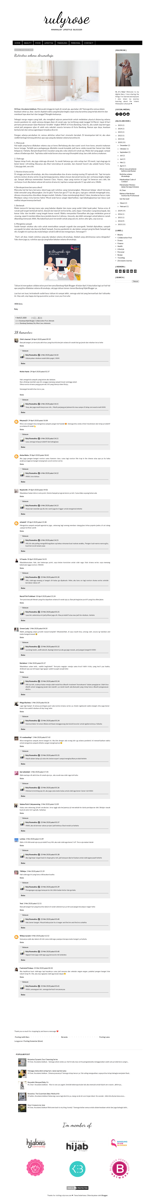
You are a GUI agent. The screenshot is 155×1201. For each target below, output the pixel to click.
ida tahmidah (25, 772)
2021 (120, 139)
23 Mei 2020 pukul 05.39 (50, 887)
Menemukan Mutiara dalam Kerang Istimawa (129, 186)
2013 (120, 224)
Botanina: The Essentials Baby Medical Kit (43, 1094)
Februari (123, 206)
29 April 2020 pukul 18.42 (39, 455)
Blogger (104, 1195)
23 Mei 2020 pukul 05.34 (50, 681)
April (122, 166)
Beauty (120, 235)
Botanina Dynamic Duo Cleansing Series (43, 1059)
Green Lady (24, 628)
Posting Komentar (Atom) (33, 1041)
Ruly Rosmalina (31, 355)
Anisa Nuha (24, 455)
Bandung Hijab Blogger (27, 321)
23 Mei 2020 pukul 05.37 (50, 822)
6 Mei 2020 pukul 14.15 (49, 540)
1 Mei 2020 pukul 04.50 (38, 628)
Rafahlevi (23, 663)
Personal (120, 252)
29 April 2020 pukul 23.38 (37, 522)
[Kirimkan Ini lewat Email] (32, 318)
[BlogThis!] (34, 318)
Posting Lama (104, 1037)
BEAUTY (27, 43)
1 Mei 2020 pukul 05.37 (37, 663)
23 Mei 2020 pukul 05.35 (50, 755)
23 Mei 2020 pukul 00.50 (43, 968)
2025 (120, 125)
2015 (120, 217)
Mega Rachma (25, 703)
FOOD (38, 43)
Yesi (21, 903)
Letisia (22, 839)
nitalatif (23, 522)
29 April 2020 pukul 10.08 (38, 420)
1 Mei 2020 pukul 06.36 (40, 703)
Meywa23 (24, 420)
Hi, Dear (123, 190)
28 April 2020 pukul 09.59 (41, 339)
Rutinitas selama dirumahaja (126, 175)
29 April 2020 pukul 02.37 (40, 371)
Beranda (64, 1037)
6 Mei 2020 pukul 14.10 (49, 355)
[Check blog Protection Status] (77, 1190)
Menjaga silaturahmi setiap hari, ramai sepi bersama (47, 1071)
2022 (120, 135)
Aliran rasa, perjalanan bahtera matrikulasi (128, 170)
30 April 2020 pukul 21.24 (45, 596)
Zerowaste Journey (124, 261)
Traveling (121, 258)
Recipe (120, 255)
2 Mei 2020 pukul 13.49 (35, 839)
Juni (121, 159)
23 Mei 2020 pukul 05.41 (50, 986)
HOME (17, 43)
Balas (22, 346)
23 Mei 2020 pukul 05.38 (50, 854)
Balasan (25, 351)
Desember (124, 145)
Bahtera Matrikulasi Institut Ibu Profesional (129, 194)
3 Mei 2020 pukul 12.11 (33, 903)
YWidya (23, 871)
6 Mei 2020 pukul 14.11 (49, 404)
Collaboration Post (41, 321)
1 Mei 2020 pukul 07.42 (41, 737)
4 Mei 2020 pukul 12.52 (40, 936)
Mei (121, 162)
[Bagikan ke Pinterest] (41, 318)
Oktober (123, 149)
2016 (120, 214)
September (124, 152)
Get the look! (124, 199)
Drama (120, 240)
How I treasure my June (36, 1105)
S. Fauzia (23, 559)
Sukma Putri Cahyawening (30, 804)
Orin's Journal (25, 339)
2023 (120, 132)
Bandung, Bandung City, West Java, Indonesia (35, 323)
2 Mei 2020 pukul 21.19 (35, 871)
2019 (120, 211)
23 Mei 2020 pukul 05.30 (50, 577)
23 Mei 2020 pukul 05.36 (50, 788)
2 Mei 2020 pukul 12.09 (50, 804)
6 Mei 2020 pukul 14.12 (49, 473)
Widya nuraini (25, 936)
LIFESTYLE (48, 43)
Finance (120, 243)
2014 (120, 221)
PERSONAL (75, 43)
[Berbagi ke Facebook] (39, 318)
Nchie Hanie (24, 371)
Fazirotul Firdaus (26, 968)
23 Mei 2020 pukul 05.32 (50, 646)
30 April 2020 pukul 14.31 (37, 559)
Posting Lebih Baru (22, 1037)
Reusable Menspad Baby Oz (38, 1082)
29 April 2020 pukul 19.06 (38, 490)
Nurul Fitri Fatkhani (27, 596)
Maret (122, 203)
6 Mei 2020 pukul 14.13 (49, 505)
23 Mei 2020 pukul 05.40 (50, 919)
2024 (120, 129)
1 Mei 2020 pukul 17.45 (39, 772)
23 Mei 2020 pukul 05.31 (50, 612)
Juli (121, 156)
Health (120, 246)
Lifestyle (51, 321)
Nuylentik (24, 490)
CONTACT (88, 43)
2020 (120, 142)
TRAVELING (62, 43)
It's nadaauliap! (26, 737)
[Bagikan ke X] (37, 318)
